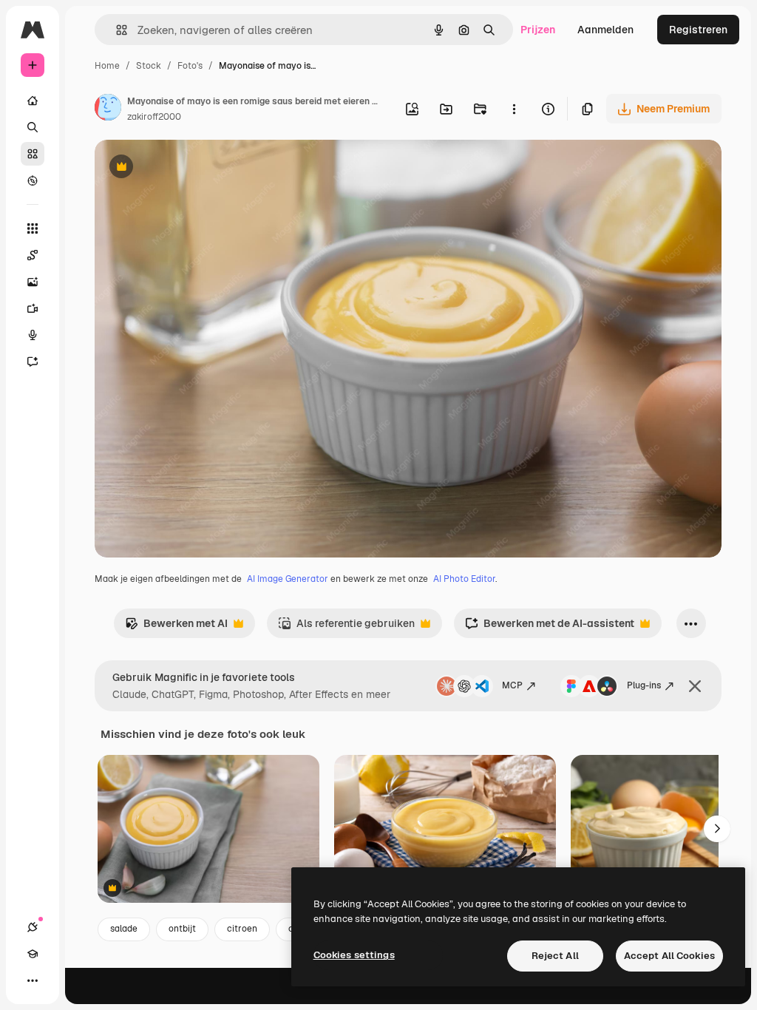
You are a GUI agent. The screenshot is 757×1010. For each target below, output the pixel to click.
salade (124, 929)
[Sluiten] (695, 686)
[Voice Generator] (32, 335)
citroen (242, 929)
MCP (512, 685)
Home (107, 66)
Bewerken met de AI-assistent (549, 627)
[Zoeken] (32, 127)
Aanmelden (605, 29)
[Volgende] (717, 829)
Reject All (555, 955)
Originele (192, 168)
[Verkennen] (32, 180)
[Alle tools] (32, 228)
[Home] (32, 100)
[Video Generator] (32, 308)
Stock (148, 66)
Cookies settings (354, 955)
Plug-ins (644, 685)
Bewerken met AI (176, 627)
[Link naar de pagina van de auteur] (108, 109)
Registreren (698, 29)
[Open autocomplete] (115, 29)
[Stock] (32, 154)
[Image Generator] (32, 282)
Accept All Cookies (669, 955)
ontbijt (182, 929)
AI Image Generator (287, 579)
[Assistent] (32, 361)
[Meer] (32, 980)
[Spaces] (32, 255)
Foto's (190, 66)
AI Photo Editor (464, 579)
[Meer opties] (514, 108)
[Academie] (32, 954)
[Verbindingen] (32, 927)
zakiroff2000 (154, 117)
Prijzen (537, 29)
